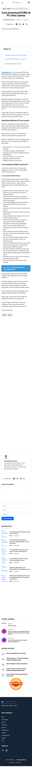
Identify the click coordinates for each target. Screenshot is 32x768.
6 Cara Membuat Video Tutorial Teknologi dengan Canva (19, 559)
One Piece (4, 725)
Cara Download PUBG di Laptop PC (15, 59)
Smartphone (5, 730)
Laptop (3, 722)
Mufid (11, 535)
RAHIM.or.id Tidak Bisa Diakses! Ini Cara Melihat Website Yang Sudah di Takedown (20, 577)
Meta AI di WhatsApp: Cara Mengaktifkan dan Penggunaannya (20, 568)
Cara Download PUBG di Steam (13, 63)
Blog (3, 717)
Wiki (3, 740)
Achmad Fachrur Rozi (10, 19)
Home (4, 8)
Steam (10, 315)
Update (4, 738)
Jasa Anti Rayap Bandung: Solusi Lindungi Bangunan (17, 640)
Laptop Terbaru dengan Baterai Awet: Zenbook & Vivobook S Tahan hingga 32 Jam (19, 633)
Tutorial (9, 8)
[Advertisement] (16, 382)
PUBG (13, 202)
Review (4, 727)
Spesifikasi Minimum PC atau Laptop (16, 55)
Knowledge (5, 719)
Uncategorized (6, 735)
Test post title (12, 625)
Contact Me (12, 762)
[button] (2, 2)
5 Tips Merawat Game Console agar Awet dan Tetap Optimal (19, 550)
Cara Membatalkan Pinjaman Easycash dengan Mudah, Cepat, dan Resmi (19, 541)
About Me (18, 762)
